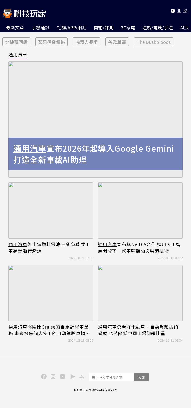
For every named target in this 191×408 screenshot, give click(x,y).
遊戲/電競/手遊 (158, 27)
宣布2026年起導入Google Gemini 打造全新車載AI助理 (93, 154)
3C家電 (128, 27)
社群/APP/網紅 (71, 27)
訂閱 (141, 377)
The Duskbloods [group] (154, 42)
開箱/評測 (103, 27)
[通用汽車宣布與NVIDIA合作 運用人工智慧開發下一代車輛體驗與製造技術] (140, 210)
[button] (179, 12)
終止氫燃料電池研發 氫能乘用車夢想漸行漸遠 (49, 247)
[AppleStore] (80, 376)
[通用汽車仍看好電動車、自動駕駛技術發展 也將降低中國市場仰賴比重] (140, 293)
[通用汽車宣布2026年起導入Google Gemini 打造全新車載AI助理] (95, 119)
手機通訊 (40, 27)
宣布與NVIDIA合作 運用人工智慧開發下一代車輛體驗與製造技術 (139, 247)
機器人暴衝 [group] (86, 42)
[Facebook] (43, 376)
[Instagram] (52, 376)
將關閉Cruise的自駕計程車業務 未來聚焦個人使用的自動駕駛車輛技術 (49, 330)
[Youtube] (173, 12)
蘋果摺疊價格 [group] (51, 42)
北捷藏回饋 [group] (16, 42)
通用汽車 (17, 54)
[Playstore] (71, 376)
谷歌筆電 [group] (117, 42)
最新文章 (15, 27)
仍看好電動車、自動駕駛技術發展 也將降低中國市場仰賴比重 (138, 330)
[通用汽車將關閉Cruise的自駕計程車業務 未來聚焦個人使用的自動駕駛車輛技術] (50, 293)
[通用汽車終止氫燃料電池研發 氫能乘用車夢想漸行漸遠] (50, 210)
